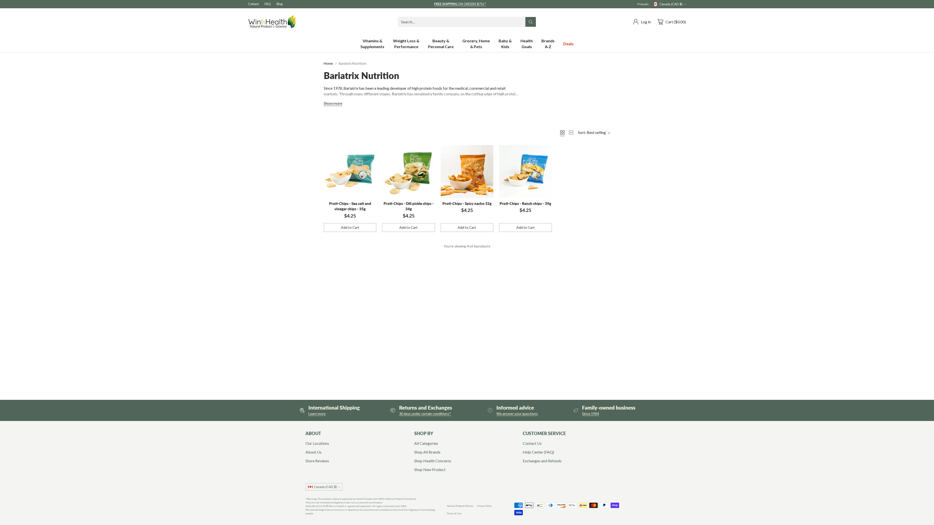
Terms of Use (454, 513)
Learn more (317, 413)
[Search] (530, 22)
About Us (313, 452)
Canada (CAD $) (671, 4)
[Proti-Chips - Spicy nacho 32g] (467, 171)
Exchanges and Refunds (542, 460)
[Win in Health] (272, 22)
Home (328, 63)
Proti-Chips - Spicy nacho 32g (467, 203)
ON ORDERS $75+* (460, 4)
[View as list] (571, 132)
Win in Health (336, 506)
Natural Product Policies (460, 505)
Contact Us (532, 443)
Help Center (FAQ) (538, 452)
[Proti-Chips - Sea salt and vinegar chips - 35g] (350, 171)
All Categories (426, 443)
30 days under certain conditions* (425, 413)
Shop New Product (430, 469)
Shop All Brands (427, 452)
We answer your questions (517, 413)
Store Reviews (317, 460)
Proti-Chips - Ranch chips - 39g (525, 203)
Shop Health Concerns (432, 460)
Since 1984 (590, 413)
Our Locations (317, 443)
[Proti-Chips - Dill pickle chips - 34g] (408, 171)
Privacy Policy (484, 505)
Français (643, 4)
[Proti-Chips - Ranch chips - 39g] (525, 171)
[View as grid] (562, 132)
